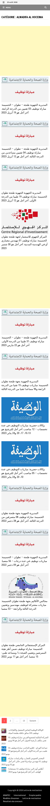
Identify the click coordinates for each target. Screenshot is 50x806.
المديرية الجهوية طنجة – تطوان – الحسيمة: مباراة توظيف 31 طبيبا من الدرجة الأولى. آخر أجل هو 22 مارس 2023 (24, 341)
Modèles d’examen (11, 798)
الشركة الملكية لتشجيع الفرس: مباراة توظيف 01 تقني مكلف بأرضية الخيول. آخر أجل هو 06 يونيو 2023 (24, 740)
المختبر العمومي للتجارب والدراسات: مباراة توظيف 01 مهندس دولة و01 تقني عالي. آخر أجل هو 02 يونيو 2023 (24, 761)
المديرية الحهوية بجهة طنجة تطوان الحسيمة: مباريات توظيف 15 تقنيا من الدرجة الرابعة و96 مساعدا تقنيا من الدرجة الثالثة (24, 385)
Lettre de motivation (32, 790)
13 (24, 720)
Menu (8, 7)
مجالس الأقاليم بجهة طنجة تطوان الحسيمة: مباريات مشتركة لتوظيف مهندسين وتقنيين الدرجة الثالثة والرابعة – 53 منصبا (24, 605)
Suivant (33, 720)
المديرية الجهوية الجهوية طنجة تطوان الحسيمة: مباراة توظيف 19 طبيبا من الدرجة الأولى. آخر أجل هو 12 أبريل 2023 (24, 196)
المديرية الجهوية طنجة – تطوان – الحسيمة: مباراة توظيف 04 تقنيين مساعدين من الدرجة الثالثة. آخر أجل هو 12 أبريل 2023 (24, 152)
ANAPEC (6, 795)
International (20, 795)
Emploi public (35, 795)
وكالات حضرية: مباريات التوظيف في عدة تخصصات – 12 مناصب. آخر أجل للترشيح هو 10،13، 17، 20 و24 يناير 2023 (24, 429)
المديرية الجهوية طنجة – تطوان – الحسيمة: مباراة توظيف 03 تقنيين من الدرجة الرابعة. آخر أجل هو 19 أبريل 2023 (24, 108)
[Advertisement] (25, 51)
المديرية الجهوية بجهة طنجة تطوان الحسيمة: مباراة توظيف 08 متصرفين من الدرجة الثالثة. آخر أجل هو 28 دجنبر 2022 (22, 517)
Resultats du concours (12, 801)
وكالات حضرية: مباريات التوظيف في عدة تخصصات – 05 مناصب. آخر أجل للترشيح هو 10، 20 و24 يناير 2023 (24, 473)
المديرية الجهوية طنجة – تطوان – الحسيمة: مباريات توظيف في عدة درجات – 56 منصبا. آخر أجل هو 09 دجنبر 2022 (24, 561)
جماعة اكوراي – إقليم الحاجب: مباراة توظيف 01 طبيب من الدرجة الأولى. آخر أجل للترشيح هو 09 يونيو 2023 (24, 751)
